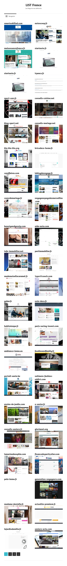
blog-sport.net (11, 123)
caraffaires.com (11, 173)
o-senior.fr (40, 404)
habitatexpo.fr (11, 326)
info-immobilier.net (13, 251)
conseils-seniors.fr (13, 429)
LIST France (33, 5)
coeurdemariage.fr (13, 198)
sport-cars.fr (10, 98)
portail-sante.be (12, 376)
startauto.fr (40, 48)
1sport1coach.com (43, 276)
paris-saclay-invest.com (47, 326)
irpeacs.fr (39, 73)
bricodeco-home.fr (44, 148)
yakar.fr (8, 301)
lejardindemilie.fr (12, 529)
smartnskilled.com (13, 23)
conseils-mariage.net (45, 123)
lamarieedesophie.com (15, 454)
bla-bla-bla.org (11, 148)
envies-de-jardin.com (14, 404)
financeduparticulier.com (47, 454)
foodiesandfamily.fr (44, 351)
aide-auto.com (42, 226)
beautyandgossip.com (15, 226)
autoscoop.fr (41, 23)
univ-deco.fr (41, 301)
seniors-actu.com (43, 529)
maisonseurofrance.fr (14, 48)
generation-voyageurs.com (48, 479)
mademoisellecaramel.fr (16, 276)
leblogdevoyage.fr (44, 173)
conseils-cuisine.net (44, 98)
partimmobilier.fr (43, 251)
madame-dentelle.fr (14, 504)
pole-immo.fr (10, 479)
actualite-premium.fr (45, 504)
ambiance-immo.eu (13, 351)
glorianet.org (41, 429)
